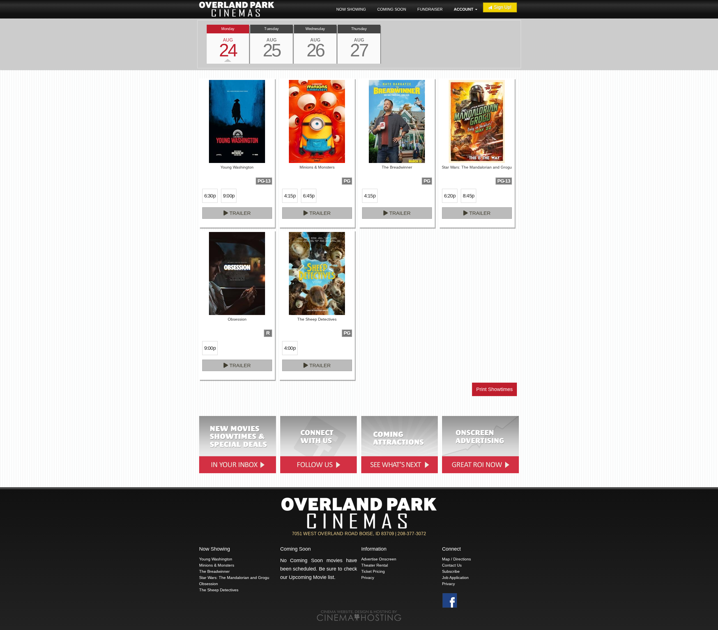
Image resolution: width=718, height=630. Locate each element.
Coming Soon (391, 9)
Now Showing (351, 9)
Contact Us (452, 565)
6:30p (210, 196)
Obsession (208, 583)
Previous (197, 44)
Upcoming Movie (307, 577)
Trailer (239, 213)
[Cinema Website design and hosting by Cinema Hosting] (359, 615)
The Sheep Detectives (218, 590)
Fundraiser (430, 9)
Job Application (455, 577)
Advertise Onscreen (378, 559)
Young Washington (215, 559)
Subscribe (451, 571)
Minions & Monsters (216, 565)
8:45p (468, 196)
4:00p (290, 348)
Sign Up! (502, 7)
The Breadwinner (214, 571)
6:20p (449, 196)
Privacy (367, 577)
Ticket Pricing (373, 571)
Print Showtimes (494, 389)
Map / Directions (456, 559)
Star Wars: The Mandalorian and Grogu (234, 577)
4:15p (290, 196)
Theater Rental (374, 565)
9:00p (228, 196)
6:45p (308, 196)
